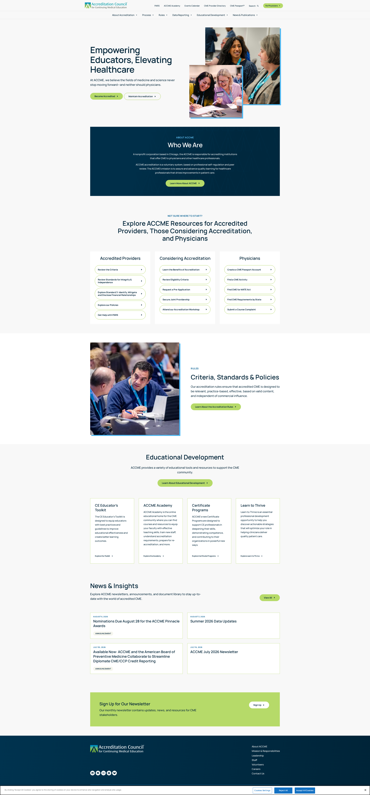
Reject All (283, 790)
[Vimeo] (109, 773)
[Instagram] (103, 773)
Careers (256, 769)
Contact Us (258, 773)
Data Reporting (180, 15)
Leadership (258, 755)
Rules (162, 15)
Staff (254, 760)
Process (146, 15)
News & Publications (244, 15)
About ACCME (259, 746)
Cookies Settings (262, 790)
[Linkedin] (92, 773)
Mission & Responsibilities (266, 751)
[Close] (365, 790)
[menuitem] (157, 6)
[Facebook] (98, 773)
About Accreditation (123, 15)
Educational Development (211, 15)
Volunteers (258, 764)
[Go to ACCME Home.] (106, 5)
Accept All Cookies (304, 790)
